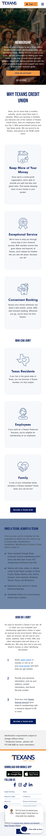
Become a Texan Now (23, 510)
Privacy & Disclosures (30, 801)
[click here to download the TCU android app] (14, 774)
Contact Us (26, 796)
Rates (25, 792)
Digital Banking (9, 792)
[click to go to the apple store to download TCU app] (32, 774)
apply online (25, 660)
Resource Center (9, 796)
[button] (42, 4)
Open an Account (23, 73)
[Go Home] (9, 3)
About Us (7, 801)
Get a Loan (21, 80)
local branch (24, 666)
